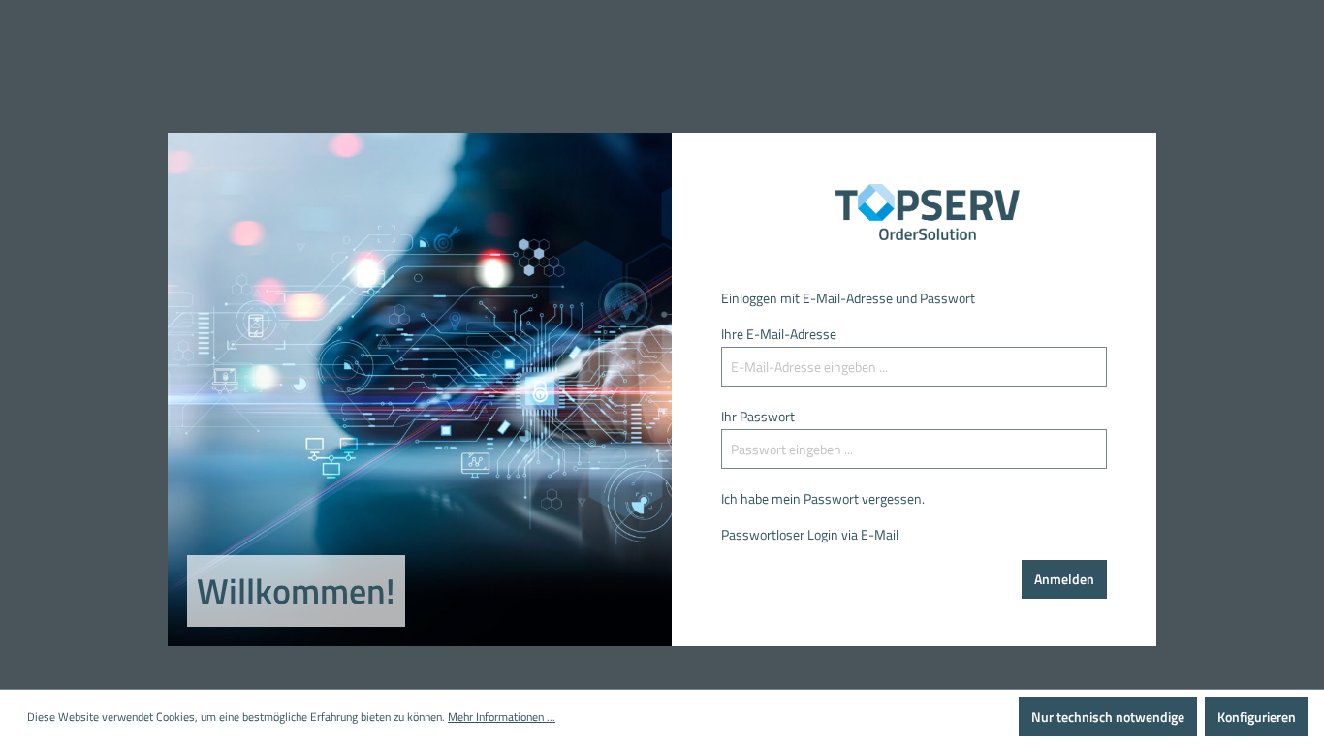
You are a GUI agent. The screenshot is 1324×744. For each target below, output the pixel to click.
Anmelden (1064, 579)
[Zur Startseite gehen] (914, 212)
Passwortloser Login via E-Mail (809, 534)
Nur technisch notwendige (1107, 716)
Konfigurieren (1256, 716)
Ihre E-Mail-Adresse (778, 334)
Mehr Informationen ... (501, 717)
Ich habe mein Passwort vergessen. (823, 498)
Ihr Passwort (758, 416)
